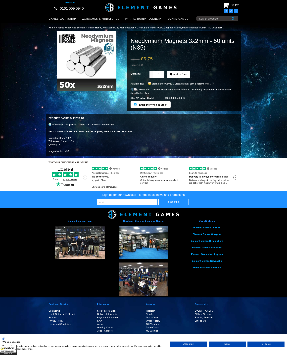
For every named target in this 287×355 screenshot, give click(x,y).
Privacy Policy (55, 320)
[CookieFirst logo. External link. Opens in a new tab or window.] (3, 339)
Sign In (149, 314)
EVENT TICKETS (204, 310)
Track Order (152, 317)
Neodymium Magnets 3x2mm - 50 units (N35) (199, 27)
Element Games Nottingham (207, 254)
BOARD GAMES (178, 18)
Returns (52, 317)
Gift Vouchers (153, 324)
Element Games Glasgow (207, 234)
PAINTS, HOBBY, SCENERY (143, 18)
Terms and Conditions (59, 324)
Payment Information (108, 317)
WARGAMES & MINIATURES (100, 18)
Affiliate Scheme (203, 314)
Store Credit (152, 327)
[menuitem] (62, 19)
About (100, 324)
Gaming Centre (105, 327)
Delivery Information (107, 314)
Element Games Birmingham (207, 241)
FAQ (99, 320)
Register (150, 310)
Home (51, 27)
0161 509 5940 (72, 8)
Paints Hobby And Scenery (71, 27)
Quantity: (136, 73)
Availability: (137, 83)
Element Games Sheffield (207, 267)
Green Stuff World (146, 27)
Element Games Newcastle (207, 261)
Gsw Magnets (165, 27)
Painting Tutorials (204, 317)
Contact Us (54, 310)
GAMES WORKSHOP (62, 18)
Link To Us (200, 320)
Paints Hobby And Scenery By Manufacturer (111, 27)
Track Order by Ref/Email (61, 314)
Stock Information (106, 310)
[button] (8, 350)
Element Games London (207, 227)
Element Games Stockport (207, 247)
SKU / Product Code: (142, 98)
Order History (153, 320)
